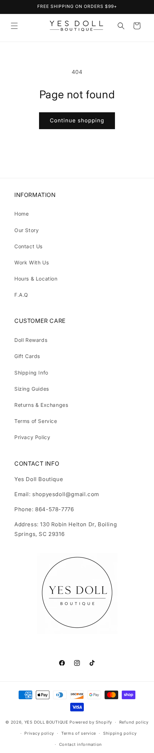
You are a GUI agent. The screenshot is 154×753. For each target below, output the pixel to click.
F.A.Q (21, 295)
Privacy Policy (32, 437)
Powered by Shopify (90, 722)
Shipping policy (120, 733)
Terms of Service (35, 421)
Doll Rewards (30, 340)
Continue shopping (77, 120)
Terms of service (78, 733)
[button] (14, 26)
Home (21, 214)
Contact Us (28, 246)
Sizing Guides (31, 389)
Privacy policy (39, 733)
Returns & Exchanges (41, 405)
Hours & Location (36, 279)
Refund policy (134, 722)
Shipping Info (31, 373)
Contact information (80, 744)
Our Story (26, 230)
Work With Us (31, 262)
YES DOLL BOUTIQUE (46, 722)
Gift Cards (27, 356)
